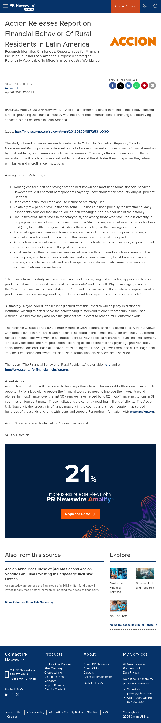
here (107, 364)
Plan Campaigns (54, 668)
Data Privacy (131, 672)
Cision (135, 716)
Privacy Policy (35, 712)
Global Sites (92, 683)
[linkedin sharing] (128, 86)
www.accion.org (142, 411)
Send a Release (125, 6)
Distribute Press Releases (54, 679)
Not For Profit (118, 616)
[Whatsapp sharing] (136, 86)
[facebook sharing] (112, 86)
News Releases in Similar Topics (132, 625)
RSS (105, 712)
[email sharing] (152, 86)
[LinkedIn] (7, 694)
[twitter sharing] (120, 86)
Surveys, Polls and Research (145, 585)
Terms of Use (13, 712)
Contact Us (12, 689)
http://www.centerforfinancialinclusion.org (36, 369)
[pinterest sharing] (144, 86)
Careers (89, 672)
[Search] (155, 6)
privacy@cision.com (139, 693)
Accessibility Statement (98, 677)
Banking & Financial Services (116, 587)
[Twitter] (17, 694)
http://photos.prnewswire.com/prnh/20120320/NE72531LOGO (62, 131)
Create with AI (53, 672)
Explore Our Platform (57, 664)
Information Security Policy (66, 712)
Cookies (12, 716)
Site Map (92, 712)
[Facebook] (12, 694)
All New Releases (134, 664)
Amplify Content (54, 689)
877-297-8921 (135, 702)
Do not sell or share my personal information (138, 681)
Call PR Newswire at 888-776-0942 (23, 672)
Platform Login (132, 668)
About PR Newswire (96, 664)
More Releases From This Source (27, 602)
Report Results (54, 685)
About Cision (92, 668)
